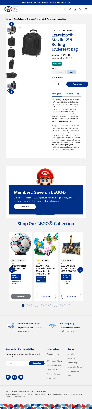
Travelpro (56, 30)
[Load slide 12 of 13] (65, 305)
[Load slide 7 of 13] (46, 305)
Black (71, 72)
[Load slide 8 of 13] (50, 305)
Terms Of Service (73, 371)
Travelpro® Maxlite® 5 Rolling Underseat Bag (46, 19)
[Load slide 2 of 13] (27, 305)
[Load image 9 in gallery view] (11, 75)
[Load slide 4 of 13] (34, 305)
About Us (71, 354)
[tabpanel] (66, 124)
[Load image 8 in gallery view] (11, 63)
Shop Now (25, 207)
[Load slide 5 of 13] (38, 305)
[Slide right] (11, 92)
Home (8, 19)
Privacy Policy (72, 363)
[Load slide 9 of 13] (54, 305)
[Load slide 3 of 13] (31, 305)
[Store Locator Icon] (65, 9)
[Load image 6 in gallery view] (11, 41)
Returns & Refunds (53, 370)
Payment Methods (53, 374)
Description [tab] (57, 94)
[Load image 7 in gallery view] (11, 52)
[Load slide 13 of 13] (69, 305)
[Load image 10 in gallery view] (11, 86)
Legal (69, 375)
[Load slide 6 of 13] (42, 305)
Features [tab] (69, 94)
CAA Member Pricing (54, 361)
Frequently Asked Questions (53, 355)
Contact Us (72, 358)
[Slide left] (11, 24)
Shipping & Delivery (54, 365)
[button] (86, 9)
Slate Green (60, 72)
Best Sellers (19, 19)
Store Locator (51, 378)
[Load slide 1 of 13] (23, 305)
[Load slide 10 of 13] (57, 305)
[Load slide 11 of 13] (61, 305)
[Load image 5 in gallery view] (11, 30)
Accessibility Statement (76, 367)
